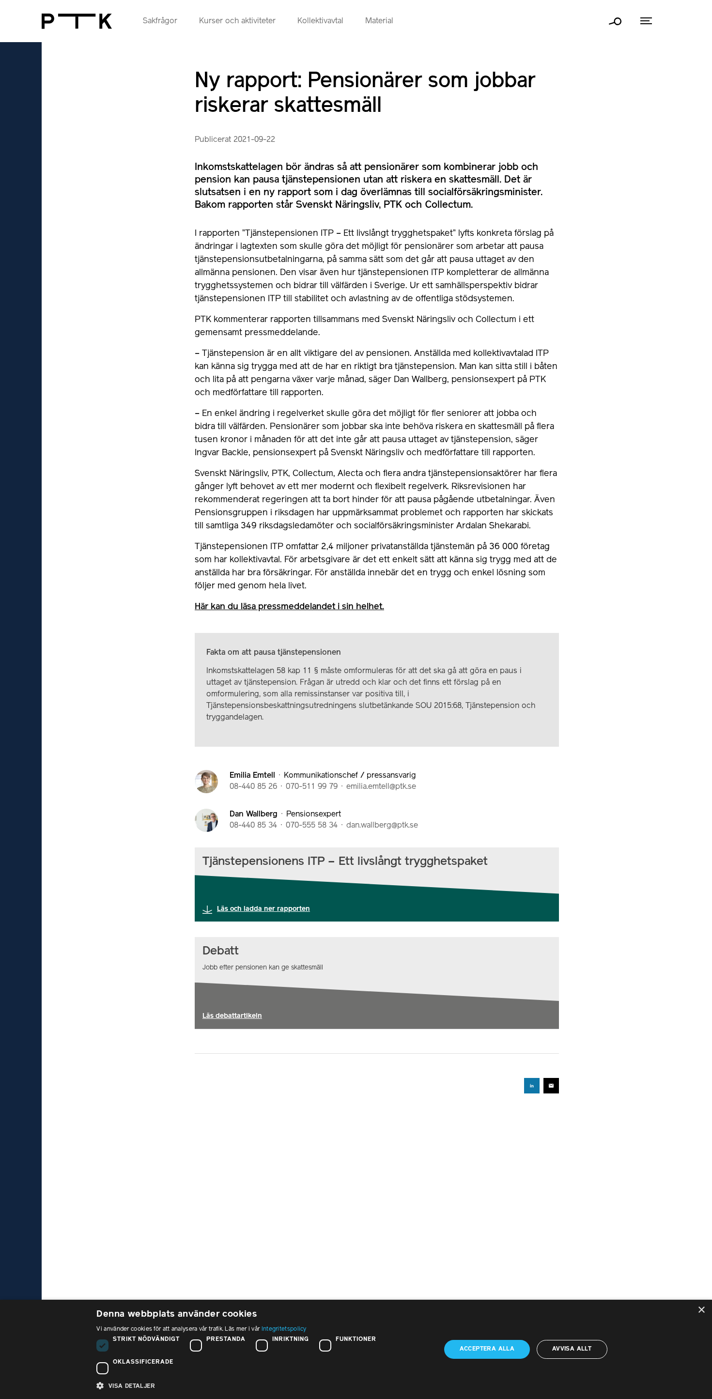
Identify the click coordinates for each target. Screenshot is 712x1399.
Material (379, 21)
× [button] (701, 1310)
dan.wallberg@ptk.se (382, 825)
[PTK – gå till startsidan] (77, 21)
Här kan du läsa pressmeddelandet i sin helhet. (289, 607)
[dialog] (356, 1349)
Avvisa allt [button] (571, 1349)
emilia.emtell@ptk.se (381, 787)
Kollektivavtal (320, 21)
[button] (263, 1386)
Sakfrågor (160, 21)
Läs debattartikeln (232, 1016)
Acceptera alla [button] (487, 1349)
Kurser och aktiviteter (237, 21)
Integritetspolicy (284, 1329)
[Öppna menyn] (646, 21)
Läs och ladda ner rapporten (263, 909)
